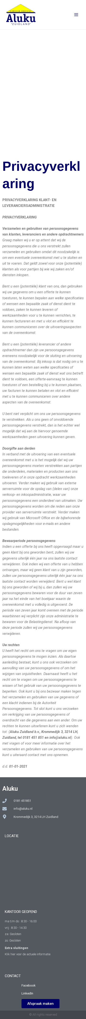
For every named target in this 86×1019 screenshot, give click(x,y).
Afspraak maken (40, 1003)
